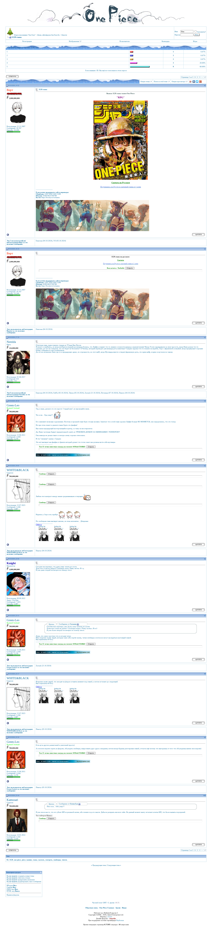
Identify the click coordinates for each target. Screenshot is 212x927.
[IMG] (9, 889)
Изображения (74, 41)
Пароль (177, 35)
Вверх (124, 908)
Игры (195, 41)
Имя (176, 31)
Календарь (165, 41)
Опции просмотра (178, 81)
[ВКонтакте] (194, 81)
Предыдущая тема (99, 865)
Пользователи (125, 41)
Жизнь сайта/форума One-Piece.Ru (48, 35)
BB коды (10, 885)
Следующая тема (113, 865)
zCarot (109, 917)
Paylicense (120, 920)
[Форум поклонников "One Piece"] (106, 12)
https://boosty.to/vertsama (50, 197)
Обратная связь (91, 908)
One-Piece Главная (106, 908)
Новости (64, 35)
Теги (7, 856)
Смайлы (9, 887)
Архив (117, 908)
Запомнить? (201, 32)
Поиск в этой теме (160, 81)
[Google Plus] (200, 81)
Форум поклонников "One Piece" (24, 35)
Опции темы (145, 81)
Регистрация (27, 41)
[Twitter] (197, 81)
